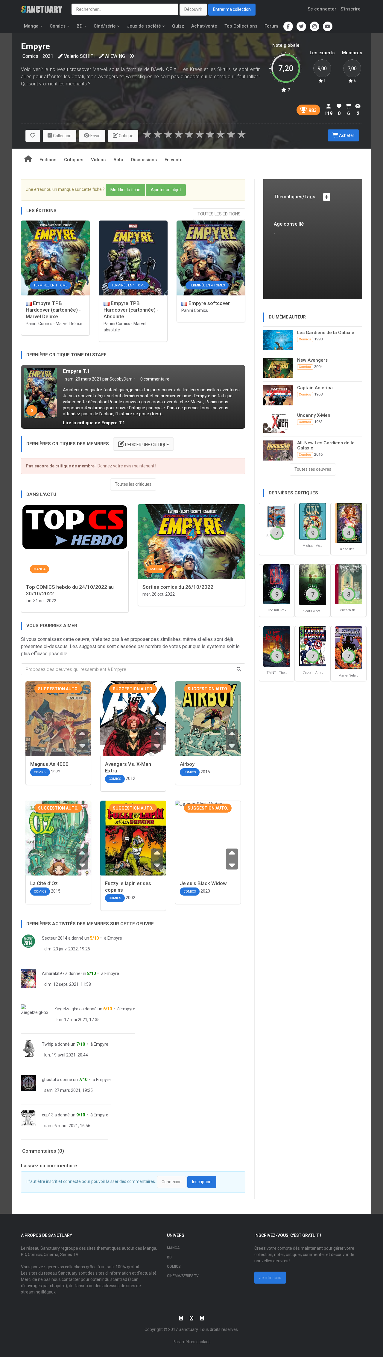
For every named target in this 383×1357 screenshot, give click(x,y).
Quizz (178, 26)
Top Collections (240, 26)
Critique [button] (125, 135)
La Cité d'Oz (44, 883)
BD (80, 26)
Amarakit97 (53, 973)
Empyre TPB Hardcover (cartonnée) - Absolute (131, 309)
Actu (118, 159)
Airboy (187, 764)
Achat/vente (204, 26)
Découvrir (193, 9)
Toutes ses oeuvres (312, 469)
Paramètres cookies (192, 1341)
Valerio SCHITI (79, 56)
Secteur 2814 (54, 938)
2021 (47, 56)
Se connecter (322, 9)
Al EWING (115, 56)
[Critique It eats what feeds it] (312, 584)
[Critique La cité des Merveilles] (348, 523)
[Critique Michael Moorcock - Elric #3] (312, 521)
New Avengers (312, 360)
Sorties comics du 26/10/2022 (177, 587)
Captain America (315, 387)
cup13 (48, 1115)
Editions (47, 159)
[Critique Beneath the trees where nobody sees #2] (348, 584)
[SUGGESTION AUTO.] (58, 728)
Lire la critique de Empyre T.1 (94, 422)
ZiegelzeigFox (67, 1008)
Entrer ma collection (232, 9)
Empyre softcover (208, 303)
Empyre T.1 (76, 371)
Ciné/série (105, 26)
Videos (98, 159)
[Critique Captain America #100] (312, 646)
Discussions (144, 159)
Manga (31, 26)
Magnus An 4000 (49, 764)
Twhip (48, 1044)
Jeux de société (144, 26)
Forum (271, 26)
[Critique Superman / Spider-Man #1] (276, 516)
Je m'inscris (270, 1277)
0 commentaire (154, 379)
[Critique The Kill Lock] (276, 584)
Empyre (114, 938)
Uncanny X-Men (313, 415)
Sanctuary (188, 1329)
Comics (58, 26)
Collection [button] (62, 135)
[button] (32, 136)
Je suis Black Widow (203, 883)
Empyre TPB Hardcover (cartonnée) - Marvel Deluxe (53, 309)
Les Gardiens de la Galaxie (325, 332)
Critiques (73, 159)
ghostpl (49, 1079)
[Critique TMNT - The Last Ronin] (276, 646)
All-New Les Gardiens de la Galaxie (326, 445)
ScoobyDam (121, 379)
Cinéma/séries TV (183, 1276)
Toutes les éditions (219, 214)
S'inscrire (351, 9)
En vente (174, 159)
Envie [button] (95, 135)
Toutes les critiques (133, 484)
